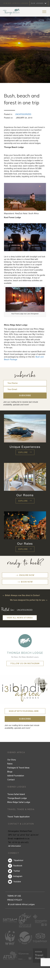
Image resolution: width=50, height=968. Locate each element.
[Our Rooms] (25, 476)
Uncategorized (23, 114)
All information (14, 846)
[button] (25, 396)
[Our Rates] (25, 525)
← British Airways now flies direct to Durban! (21, 595)
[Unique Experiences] (25, 428)
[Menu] (44, 12)
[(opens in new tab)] (25, 640)
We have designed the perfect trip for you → (28, 600)
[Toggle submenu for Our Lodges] (45, 3)
